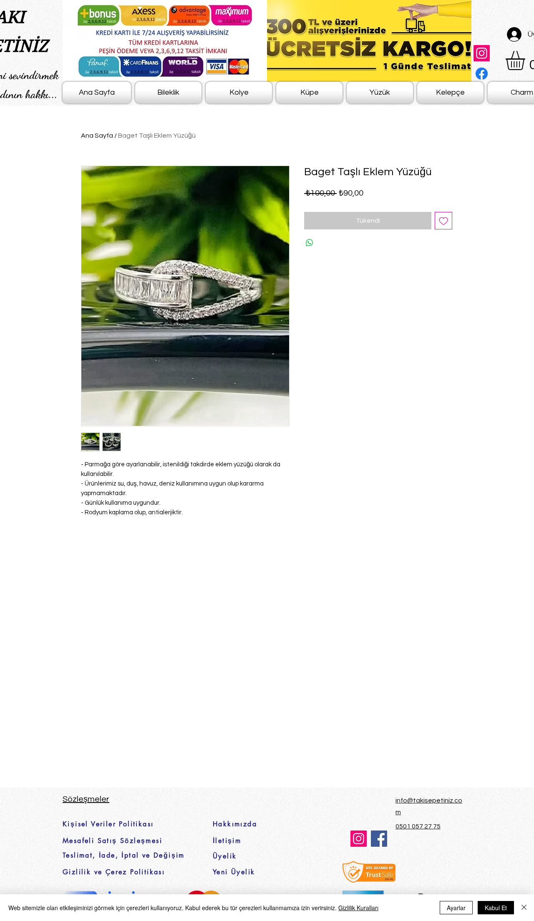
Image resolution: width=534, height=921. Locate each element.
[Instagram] (482, 53)
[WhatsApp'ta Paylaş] (310, 243)
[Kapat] (524, 907)
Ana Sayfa (97, 135)
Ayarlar (456, 907)
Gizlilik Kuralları (358, 907)
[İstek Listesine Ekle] (443, 220)
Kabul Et (496, 907)
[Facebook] (482, 73)
